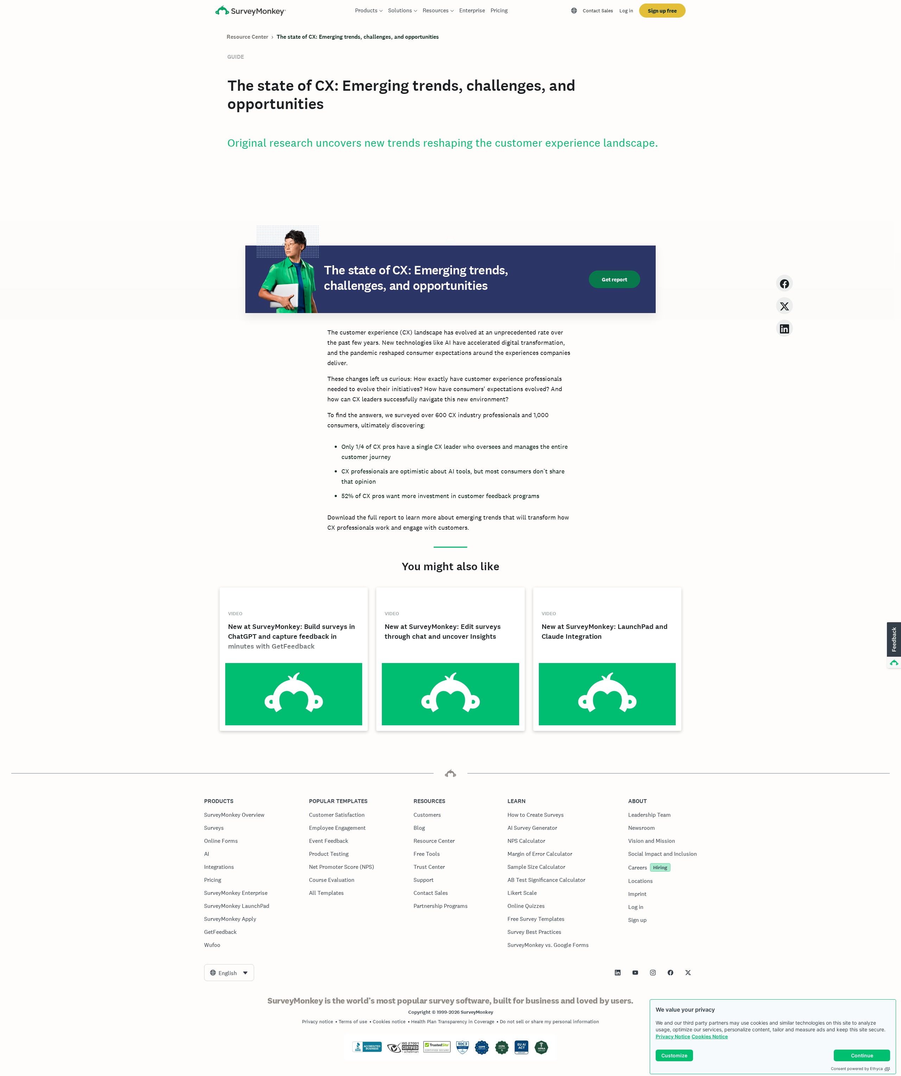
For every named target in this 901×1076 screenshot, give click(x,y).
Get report (614, 279)
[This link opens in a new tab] (617, 973)
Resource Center (247, 36)
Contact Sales (598, 10)
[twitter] (784, 305)
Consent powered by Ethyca (857, 1068)
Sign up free (662, 10)
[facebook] (784, 283)
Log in (626, 10)
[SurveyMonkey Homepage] (250, 11)
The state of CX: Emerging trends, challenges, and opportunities (358, 36)
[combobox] (229, 972)
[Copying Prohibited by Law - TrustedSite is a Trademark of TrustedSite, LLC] (436, 1051)
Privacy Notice (673, 1036)
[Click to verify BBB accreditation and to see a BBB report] (367, 1051)
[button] (893, 645)
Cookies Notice (710, 1036)
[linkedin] (784, 328)
